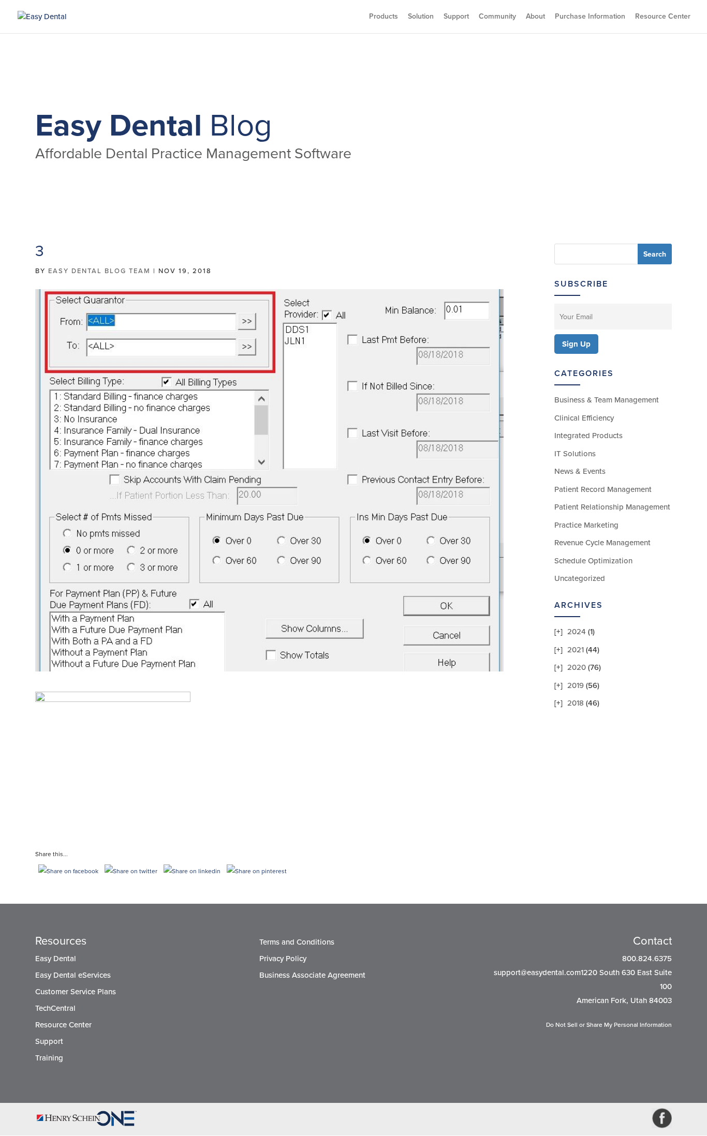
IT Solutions (575, 453)
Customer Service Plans (75, 991)
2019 (575, 685)
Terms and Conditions (296, 942)
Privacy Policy (282, 958)
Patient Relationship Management (612, 507)
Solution (421, 17)
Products (383, 17)
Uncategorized (579, 578)
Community (497, 17)
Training (49, 1058)
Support (456, 17)
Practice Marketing (586, 525)
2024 (576, 631)
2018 (575, 703)
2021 (575, 649)
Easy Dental (55, 958)
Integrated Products (588, 435)
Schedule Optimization (593, 560)
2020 (576, 667)
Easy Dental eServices (73, 975)
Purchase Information (590, 17)
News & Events (580, 471)
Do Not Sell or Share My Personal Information (609, 1024)
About (535, 17)
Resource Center (662, 17)
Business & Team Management (606, 400)
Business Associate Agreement (312, 975)
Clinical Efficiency (584, 418)
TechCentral (55, 1008)
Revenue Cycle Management (602, 542)
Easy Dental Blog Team (99, 271)
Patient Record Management (603, 489)
